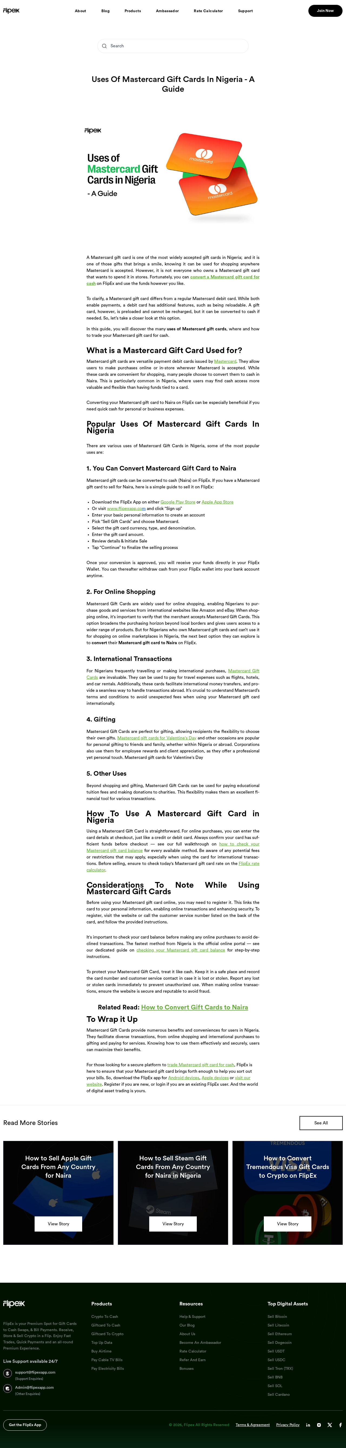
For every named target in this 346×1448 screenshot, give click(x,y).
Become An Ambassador (200, 1343)
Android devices (183, 1078)
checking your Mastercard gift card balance (181, 950)
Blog (105, 11)
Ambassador (167, 11)
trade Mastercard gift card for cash (200, 1065)
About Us (187, 1334)
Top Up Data (101, 1343)
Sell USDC (276, 1360)
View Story (58, 1224)
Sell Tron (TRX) (280, 1369)
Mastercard (225, 361)
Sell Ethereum (280, 1334)
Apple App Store (218, 502)
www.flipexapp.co (124, 508)
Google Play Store (178, 502)
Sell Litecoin (278, 1325)
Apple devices (215, 1078)
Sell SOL (275, 1386)
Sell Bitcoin (277, 1317)
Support (245, 11)
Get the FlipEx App (25, 1425)
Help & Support (192, 1317)
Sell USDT (276, 1351)
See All (321, 1123)
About (80, 11)
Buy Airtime (101, 1351)
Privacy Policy (288, 1425)
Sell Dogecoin (280, 1343)
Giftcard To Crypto (107, 1334)
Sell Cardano (279, 1395)
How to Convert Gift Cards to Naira (194, 1007)
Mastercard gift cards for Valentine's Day (157, 738)
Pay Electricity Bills (107, 1369)
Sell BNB (275, 1377)
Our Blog (187, 1325)
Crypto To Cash (104, 1317)
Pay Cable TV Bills (106, 1360)
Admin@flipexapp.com (34, 1388)
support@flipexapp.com (35, 1372)
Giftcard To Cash (105, 1325)
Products (133, 11)
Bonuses (186, 1369)
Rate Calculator (208, 11)
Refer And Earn (192, 1360)
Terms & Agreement (253, 1425)
